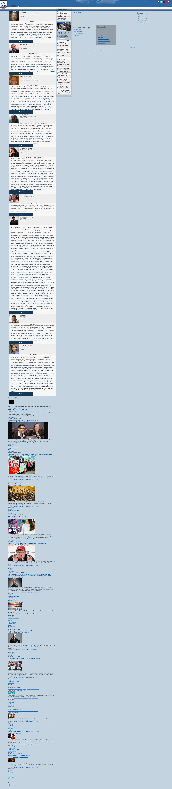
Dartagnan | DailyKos (17, 518)
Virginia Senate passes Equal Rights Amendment (21, 484)
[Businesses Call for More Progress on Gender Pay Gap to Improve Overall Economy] (21, 474)
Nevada (9, 445)
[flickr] (169, 2)
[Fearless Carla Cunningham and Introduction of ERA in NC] (11, 738)
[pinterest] (166, 2)
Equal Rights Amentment (13, 618)
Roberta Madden (11, 702)
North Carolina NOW (17, 733)
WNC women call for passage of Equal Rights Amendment (23, 689)
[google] (164, 2)
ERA (9, 771)
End (9, 785)
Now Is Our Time (12, 600)
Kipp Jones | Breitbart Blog (18, 544)
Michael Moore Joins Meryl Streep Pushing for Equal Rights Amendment (27, 543)
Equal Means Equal (12, 751)
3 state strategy (11, 449)
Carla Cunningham (12, 746)
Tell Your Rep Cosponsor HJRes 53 (17, 410)
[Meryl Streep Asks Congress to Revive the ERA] (15, 643)
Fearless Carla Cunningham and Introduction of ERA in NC (24, 731)
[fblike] (159, 2)
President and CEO (24, 219)
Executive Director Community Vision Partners (29, 15)
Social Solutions (23, 317)
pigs (35, 534)
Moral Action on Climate (25, 348)
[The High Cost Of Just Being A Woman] (21, 533)
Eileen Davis (11, 775)
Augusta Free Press (17, 485)
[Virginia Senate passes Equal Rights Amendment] (21, 500)
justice (9, 625)
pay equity (10, 448)
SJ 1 (9, 512)
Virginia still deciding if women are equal (19, 755)
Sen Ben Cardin (11, 623)
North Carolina (11, 701)
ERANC (10, 703)
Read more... (11, 417)
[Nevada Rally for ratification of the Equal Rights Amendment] (15, 669)
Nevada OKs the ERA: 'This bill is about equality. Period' (23, 420)
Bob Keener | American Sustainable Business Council (24, 455)
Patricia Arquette (11, 724)
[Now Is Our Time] (15, 609)
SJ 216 (9, 774)
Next (9, 784)
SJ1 (51, 502)
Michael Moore (11, 568)
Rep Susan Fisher (12, 706)
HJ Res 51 (10, 619)
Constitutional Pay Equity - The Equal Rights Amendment (26, 415)
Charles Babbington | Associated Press (21, 632)
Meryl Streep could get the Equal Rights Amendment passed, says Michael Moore (29, 574)
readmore (13, 39)
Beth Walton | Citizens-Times (19, 690)
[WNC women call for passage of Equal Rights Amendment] (11, 694)
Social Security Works (24, 47)
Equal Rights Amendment (13, 447)
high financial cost (31, 536)
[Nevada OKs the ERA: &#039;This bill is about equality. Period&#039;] (28, 438)
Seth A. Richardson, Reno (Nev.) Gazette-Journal (23, 421)
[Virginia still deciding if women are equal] (11, 762)
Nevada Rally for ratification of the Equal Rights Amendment (24, 658)
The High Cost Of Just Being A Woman (18, 516)
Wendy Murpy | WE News (18, 712)
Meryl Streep (11, 569)
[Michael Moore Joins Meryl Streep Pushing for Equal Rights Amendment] (21, 560)
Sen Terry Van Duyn (12, 705)
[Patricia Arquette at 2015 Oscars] (11, 717)
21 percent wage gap (48, 536)
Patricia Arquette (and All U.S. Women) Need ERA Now (23, 711)
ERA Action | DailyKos (18, 602)
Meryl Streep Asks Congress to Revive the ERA (20, 631)
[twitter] (161, 2)
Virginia (10, 509)
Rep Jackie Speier (12, 622)
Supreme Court (11, 626)
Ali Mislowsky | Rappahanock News (20, 757)
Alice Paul (10, 616)
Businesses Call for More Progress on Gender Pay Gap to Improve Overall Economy (30, 454)
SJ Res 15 (10, 620)
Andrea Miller (16, 411)
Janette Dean (15, 660)
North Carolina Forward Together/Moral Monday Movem (31, 79)
